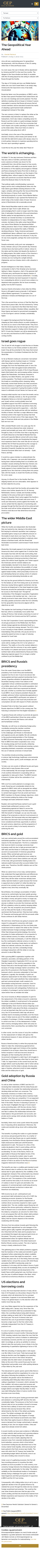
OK (20, 1546)
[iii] (29, 1163)
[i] (31, 275)
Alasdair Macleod (10, 54)
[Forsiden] (7, 3)
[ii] (35, 710)
